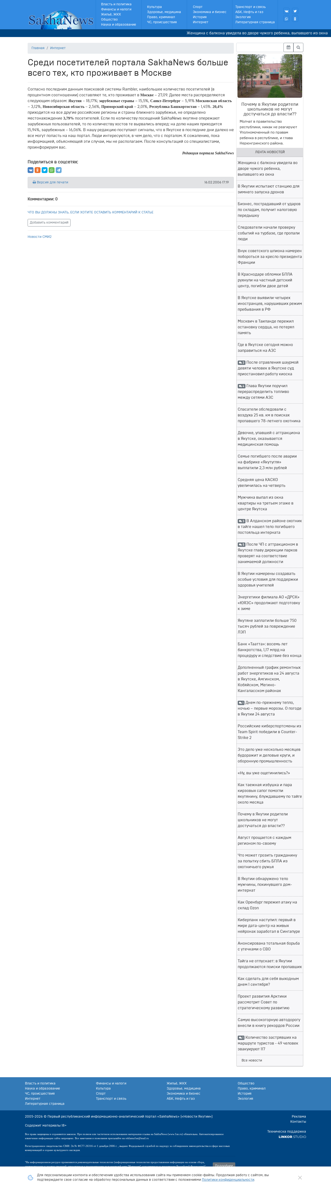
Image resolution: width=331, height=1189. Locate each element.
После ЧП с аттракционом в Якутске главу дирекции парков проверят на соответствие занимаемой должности (268, 553)
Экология (243, 17)
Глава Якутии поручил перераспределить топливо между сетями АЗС (263, 391)
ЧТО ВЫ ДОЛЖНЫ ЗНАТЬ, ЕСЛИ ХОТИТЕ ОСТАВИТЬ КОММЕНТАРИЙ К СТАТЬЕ (90, 212)
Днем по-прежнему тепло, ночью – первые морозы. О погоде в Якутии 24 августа (269, 708)
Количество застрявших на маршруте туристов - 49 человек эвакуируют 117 (268, 1043)
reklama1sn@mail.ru (137, 1138)
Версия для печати (52, 182)
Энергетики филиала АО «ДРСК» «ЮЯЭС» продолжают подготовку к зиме (269, 603)
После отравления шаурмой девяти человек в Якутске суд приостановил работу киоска (268, 368)
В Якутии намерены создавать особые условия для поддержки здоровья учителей (268, 579)
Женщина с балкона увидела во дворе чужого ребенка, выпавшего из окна (245, 33)
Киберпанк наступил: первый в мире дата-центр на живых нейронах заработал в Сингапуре (269, 925)
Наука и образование (118, 24)
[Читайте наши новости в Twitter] (295, 11)
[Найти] (298, 47)
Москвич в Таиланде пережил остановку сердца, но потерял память (266, 327)
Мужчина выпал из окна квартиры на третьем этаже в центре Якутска (265, 503)
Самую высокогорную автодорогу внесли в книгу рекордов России (269, 1023)
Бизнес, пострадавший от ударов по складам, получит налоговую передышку (269, 210)
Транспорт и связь (250, 7)
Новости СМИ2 (40, 237)
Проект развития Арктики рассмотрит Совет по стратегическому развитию (263, 1002)
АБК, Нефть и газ (249, 12)
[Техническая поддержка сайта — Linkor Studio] (292, 1136)
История (200, 17)
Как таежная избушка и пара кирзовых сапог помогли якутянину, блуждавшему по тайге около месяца (270, 793)
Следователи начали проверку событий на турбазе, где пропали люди (269, 233)
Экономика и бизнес (210, 12)
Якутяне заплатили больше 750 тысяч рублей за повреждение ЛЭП (267, 626)
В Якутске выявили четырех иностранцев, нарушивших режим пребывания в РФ (270, 303)
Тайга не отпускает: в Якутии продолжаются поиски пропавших (270, 964)
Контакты (298, 1121)
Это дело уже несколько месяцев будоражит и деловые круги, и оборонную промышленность (269, 755)
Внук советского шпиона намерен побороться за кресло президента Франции (270, 256)
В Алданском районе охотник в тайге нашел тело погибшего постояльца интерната (270, 526)
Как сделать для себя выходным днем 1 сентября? (268, 981)
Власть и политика (116, 4)
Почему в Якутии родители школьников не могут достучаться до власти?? (263, 820)
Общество (109, 19)
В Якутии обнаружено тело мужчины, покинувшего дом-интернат (265, 884)
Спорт (198, 7)
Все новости (252, 1060)
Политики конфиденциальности (228, 1179)
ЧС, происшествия (162, 22)
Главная (38, 48)
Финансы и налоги (116, 9)
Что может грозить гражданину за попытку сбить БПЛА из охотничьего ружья (267, 861)
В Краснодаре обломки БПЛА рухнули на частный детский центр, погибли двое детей (265, 280)
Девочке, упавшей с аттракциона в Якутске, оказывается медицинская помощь (269, 438)
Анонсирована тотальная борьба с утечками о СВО (269, 946)
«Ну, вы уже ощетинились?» (264, 773)
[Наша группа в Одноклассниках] (295, 18)
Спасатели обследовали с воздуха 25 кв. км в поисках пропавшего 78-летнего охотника (269, 415)
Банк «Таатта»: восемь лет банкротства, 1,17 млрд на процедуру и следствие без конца (269, 650)
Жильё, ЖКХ (111, 14)
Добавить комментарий (49, 222)
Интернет (200, 22)
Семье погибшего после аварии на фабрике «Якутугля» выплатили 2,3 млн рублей (267, 462)
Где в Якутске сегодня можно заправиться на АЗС (265, 348)
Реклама (299, 1116)
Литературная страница (255, 22)
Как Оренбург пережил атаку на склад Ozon (267, 905)
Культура (154, 7)
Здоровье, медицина (164, 12)
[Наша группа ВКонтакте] (286, 11)
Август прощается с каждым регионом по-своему (264, 840)
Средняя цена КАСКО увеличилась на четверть (261, 483)
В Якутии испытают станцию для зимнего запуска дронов (268, 189)
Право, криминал (161, 17)
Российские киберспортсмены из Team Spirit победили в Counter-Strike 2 (269, 732)
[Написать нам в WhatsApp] (286, 18)
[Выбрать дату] (288, 47)
